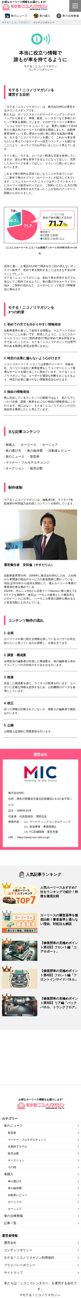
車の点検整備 (13, 1215)
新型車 (12, 1132)
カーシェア (15, 1208)
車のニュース (19, 15)
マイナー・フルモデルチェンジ (27, 1139)
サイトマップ (13, 1272)
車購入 (8, 1174)
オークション (16, 1160)
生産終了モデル (17, 1146)
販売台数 (13, 1153)
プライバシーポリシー (19, 1265)
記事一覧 (10, 1223)
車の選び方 (15, 1181)
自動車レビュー (17, 1195)
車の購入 (44, 15)
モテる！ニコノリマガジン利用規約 (29, 1257)
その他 (12, 1167)
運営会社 (10, 1242)
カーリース (15, 1201)
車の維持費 (15, 1188)
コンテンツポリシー (18, 1250)
